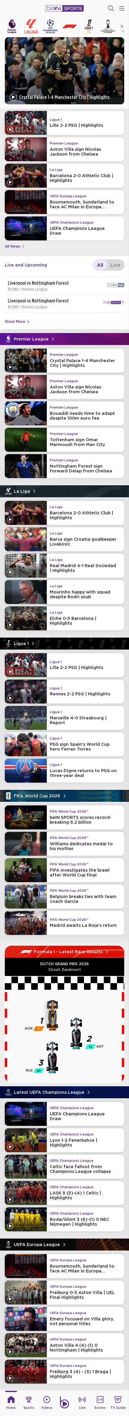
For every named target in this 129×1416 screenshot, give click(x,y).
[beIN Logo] (64, 8)
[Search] (111, 8)
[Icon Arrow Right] (121, 26)
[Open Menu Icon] (121, 8)
